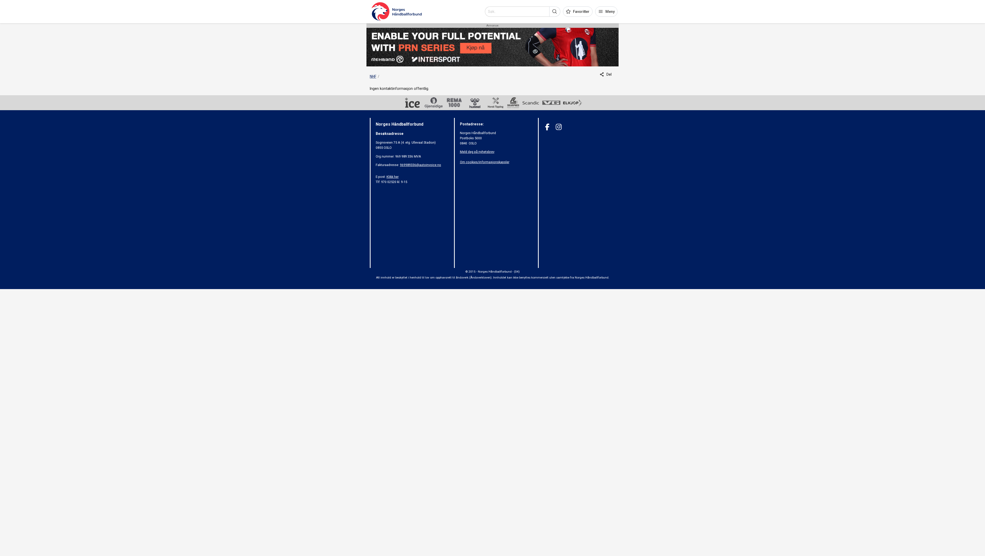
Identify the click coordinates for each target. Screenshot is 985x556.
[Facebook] (547, 127)
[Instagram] (558, 127)
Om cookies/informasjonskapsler (484, 162)
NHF (373, 76)
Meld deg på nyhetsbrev (477, 152)
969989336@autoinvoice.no (420, 165)
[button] (554, 11)
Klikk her (393, 177)
